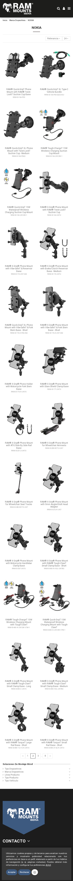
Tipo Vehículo (11, 780)
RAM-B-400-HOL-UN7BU (54, 689)
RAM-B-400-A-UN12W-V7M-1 (19, 627)
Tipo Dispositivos (13, 769)
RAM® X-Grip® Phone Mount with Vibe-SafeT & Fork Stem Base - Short (54, 327)
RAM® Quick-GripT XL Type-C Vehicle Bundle (54, 90)
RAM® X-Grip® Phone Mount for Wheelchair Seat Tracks (19, 503)
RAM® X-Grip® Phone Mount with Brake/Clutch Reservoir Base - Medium (54, 268)
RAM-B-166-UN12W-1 (54, 156)
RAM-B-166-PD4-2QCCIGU (54, 95)
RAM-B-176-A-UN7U (19, 392)
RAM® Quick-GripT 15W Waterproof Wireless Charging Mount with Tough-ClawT (54, 623)
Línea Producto (12, 775)
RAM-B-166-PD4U (19, 156)
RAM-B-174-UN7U (54, 274)
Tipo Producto (11, 777)
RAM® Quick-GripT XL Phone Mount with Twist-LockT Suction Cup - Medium (19, 151)
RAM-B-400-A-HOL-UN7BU (54, 568)
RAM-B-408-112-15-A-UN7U (18, 748)
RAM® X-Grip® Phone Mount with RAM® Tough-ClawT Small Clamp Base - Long (19, 684)
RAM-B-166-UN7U (54, 215)
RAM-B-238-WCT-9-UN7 (19, 507)
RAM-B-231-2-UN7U (18, 451)
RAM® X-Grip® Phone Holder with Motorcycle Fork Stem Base (19, 386)
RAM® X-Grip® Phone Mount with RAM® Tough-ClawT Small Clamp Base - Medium (54, 684)
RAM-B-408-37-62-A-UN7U (54, 748)
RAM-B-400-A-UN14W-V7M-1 (54, 630)
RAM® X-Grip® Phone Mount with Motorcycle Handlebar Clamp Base (19, 563)
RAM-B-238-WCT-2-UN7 (54, 448)
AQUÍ (48, 865)
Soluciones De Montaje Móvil (18, 764)
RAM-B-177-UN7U (54, 389)
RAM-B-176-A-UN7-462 (54, 333)
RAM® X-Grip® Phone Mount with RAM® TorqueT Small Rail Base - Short (54, 742)
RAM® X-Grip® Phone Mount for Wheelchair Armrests (54, 444)
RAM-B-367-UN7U (19, 568)
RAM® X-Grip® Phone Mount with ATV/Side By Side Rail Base (19, 445)
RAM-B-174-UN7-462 (19, 274)
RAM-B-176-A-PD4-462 (18, 333)
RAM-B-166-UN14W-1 (19, 215)
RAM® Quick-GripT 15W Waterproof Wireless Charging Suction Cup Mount (19, 210)
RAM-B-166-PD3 (19, 97)
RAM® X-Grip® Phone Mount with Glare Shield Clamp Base (54, 385)
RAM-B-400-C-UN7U (19, 689)
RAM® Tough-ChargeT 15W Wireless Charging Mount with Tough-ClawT (18, 622)
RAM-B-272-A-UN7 (54, 510)
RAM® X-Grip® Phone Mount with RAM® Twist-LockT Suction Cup (54, 210)
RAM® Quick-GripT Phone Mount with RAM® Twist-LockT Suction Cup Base (18, 92)
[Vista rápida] (32, 49)
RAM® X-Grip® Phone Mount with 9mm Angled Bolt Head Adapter (54, 504)
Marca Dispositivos (14, 772)
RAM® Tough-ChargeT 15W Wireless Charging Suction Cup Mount (54, 151)
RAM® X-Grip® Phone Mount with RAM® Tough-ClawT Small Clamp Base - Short (54, 563)
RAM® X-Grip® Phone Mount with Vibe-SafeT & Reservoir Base (19, 268)
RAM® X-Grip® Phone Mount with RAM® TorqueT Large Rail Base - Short (19, 742)
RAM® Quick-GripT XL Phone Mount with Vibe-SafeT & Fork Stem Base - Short (19, 327)
